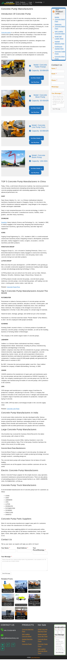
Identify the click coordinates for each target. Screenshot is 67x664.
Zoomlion (4, 222)
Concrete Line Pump (13, 409)
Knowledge (38, 2)
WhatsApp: (55, 87)
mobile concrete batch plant (60, 19)
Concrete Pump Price (13, 287)
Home (17, 2)
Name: (54, 68)
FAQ (30, 4)
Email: (54, 73)
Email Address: (22, 548)
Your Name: (5, 548)
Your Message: (6, 556)
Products (22, 2)
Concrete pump (6, 32)
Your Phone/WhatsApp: (39, 549)
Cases (30, 2)
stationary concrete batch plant (60, 26)
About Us (18, 4)
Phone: (54, 80)
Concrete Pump (27, 644)
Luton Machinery (35, 657)
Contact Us (25, 4)
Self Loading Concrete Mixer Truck (42, 651)
